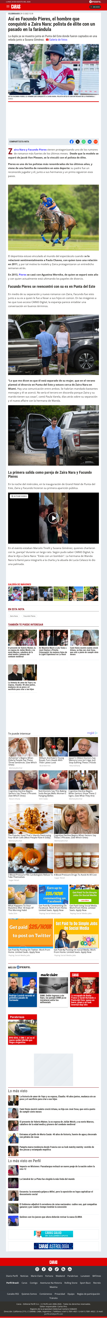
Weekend (60, 1276)
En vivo (96, 7)
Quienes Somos (29, 1293)
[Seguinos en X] (50, 1269)
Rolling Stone (70, 1282)
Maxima (53, 1287)
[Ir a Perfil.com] (95, 2)
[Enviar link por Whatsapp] (84, 142)
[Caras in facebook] (44, 1269)
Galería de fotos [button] (58, 39)
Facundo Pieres (29, 616)
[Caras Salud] (53, 1236)
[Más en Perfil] (23, 967)
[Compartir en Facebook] (72, 142)
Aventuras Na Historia (51, 1282)
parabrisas (22, 1018)
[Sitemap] (70, 1269)
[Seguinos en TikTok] (57, 1269)
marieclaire (53, 975)
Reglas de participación (88, 1293)
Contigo (34, 1282)
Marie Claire (37, 1276)
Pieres (22, 274)
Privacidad (60, 1293)
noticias (22, 975)
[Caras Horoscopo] (53, 1248)
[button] (53, 73)
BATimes (97, 1276)
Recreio (97, 1282)
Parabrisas (72, 1276)
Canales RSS (13, 1293)
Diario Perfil (12, 1276)
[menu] (8, 6)
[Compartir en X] (78, 142)
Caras (24, 1282)
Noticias (24, 1276)
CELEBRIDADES (14, 14)
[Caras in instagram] (37, 1269)
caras (84, 975)
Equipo (71, 1293)
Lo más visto (17, 1091)
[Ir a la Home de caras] (15, 7)
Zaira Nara (14, 616)
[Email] (96, 142)
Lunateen (85, 1276)
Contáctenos (46, 1293)
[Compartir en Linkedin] (90, 142)
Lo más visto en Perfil (24, 1161)
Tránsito (53, 1298)
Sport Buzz (85, 1282)
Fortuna (49, 1276)
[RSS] (63, 1269)
